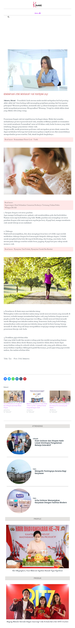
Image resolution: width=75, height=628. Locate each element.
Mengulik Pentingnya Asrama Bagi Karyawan (50, 472)
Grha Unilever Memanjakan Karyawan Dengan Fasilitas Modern (51, 501)
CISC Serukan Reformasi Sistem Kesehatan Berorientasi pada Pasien (59, 405)
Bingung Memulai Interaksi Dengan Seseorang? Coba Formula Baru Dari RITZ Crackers (37, 622)
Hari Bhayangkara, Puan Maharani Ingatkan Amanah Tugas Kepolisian (37, 571)
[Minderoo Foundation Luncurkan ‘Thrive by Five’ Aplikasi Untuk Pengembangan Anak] (37, 397)
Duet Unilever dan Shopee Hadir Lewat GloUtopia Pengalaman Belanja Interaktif (49, 443)
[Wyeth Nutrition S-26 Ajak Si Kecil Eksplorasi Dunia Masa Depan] (14, 397)
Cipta (34, 469)
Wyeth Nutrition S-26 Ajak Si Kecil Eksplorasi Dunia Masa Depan (12, 405)
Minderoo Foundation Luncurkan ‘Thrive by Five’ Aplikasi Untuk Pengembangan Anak (37, 405)
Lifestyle (35, 439)
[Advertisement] (37, 34)
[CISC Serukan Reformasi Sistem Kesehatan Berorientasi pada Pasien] (60, 397)
